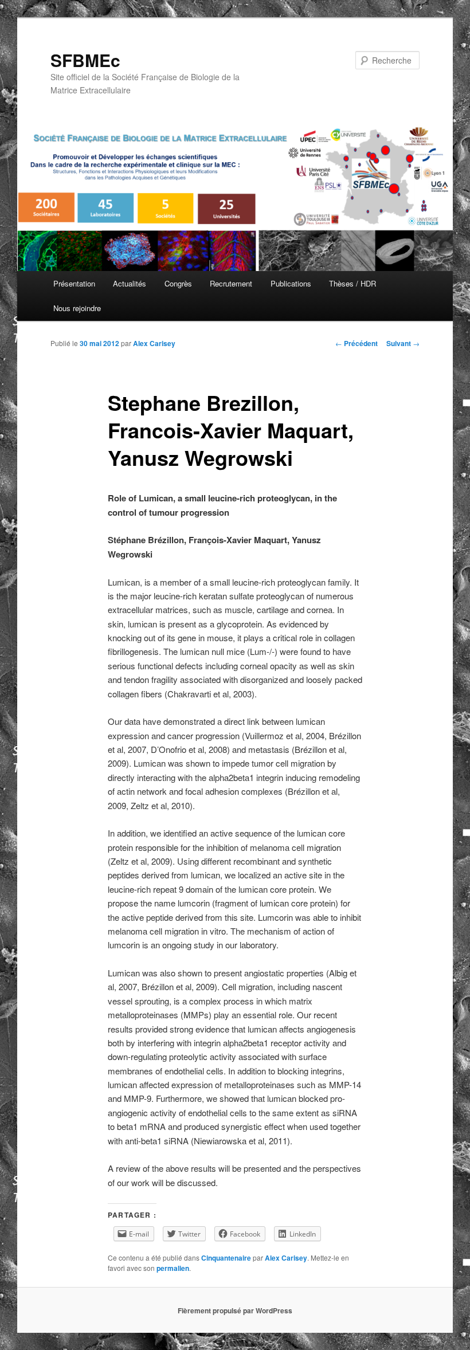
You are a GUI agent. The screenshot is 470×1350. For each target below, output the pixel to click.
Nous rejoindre (77, 308)
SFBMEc (85, 60)
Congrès (178, 283)
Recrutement (231, 283)
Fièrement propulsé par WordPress (235, 1310)
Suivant (403, 343)
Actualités (129, 283)
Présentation (74, 283)
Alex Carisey (154, 343)
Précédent (356, 343)
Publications (291, 283)
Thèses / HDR (352, 283)
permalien (172, 1268)
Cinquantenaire (226, 1258)
